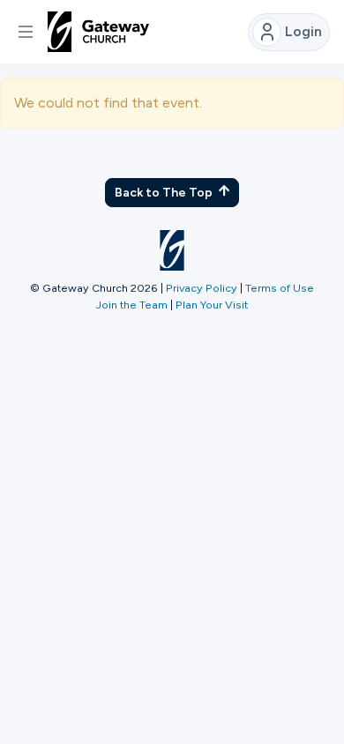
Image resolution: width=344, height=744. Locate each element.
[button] (26, 31)
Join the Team (132, 304)
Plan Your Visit (212, 304)
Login (303, 31)
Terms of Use (279, 287)
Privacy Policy (201, 287)
